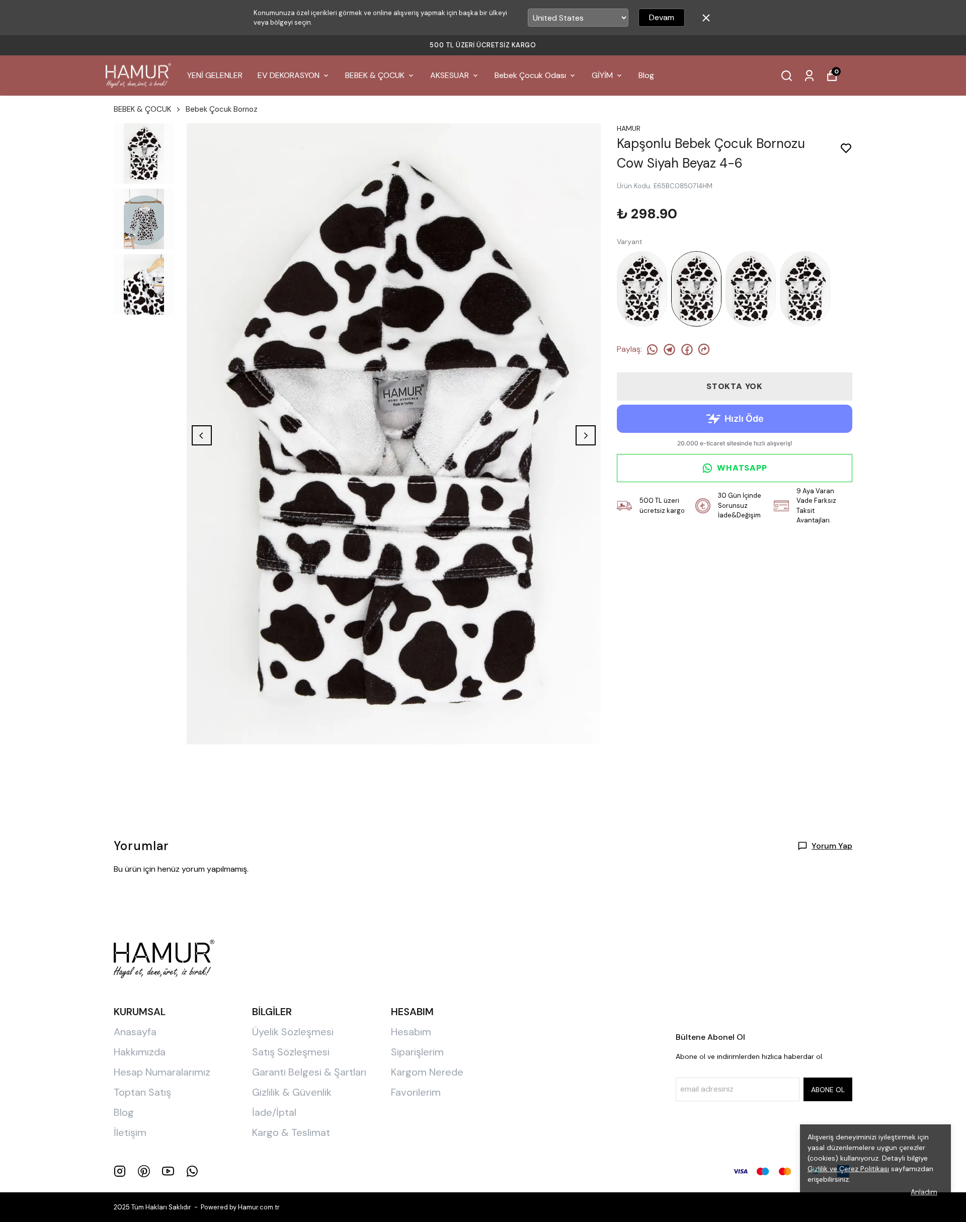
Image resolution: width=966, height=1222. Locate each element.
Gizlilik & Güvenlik (292, 1092)
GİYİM (602, 75)
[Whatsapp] (192, 1171)
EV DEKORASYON (288, 75)
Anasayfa (135, 1031)
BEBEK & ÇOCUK (375, 75)
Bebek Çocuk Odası (530, 75)
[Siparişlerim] (809, 75)
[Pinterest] (144, 1171)
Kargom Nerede (427, 1072)
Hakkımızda (140, 1051)
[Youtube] (168, 1171)
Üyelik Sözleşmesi (293, 1031)
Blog (646, 75)
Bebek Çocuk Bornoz (222, 109)
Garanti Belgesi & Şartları (309, 1072)
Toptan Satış (142, 1092)
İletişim (130, 1132)
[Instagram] (120, 1171)
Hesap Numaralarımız (162, 1072)
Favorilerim (416, 1092)
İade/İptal (274, 1112)
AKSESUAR (449, 75)
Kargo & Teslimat (291, 1132)
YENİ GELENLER (215, 75)
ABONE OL (828, 1089)
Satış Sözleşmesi (291, 1051)
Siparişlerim (417, 1051)
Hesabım (411, 1031)
